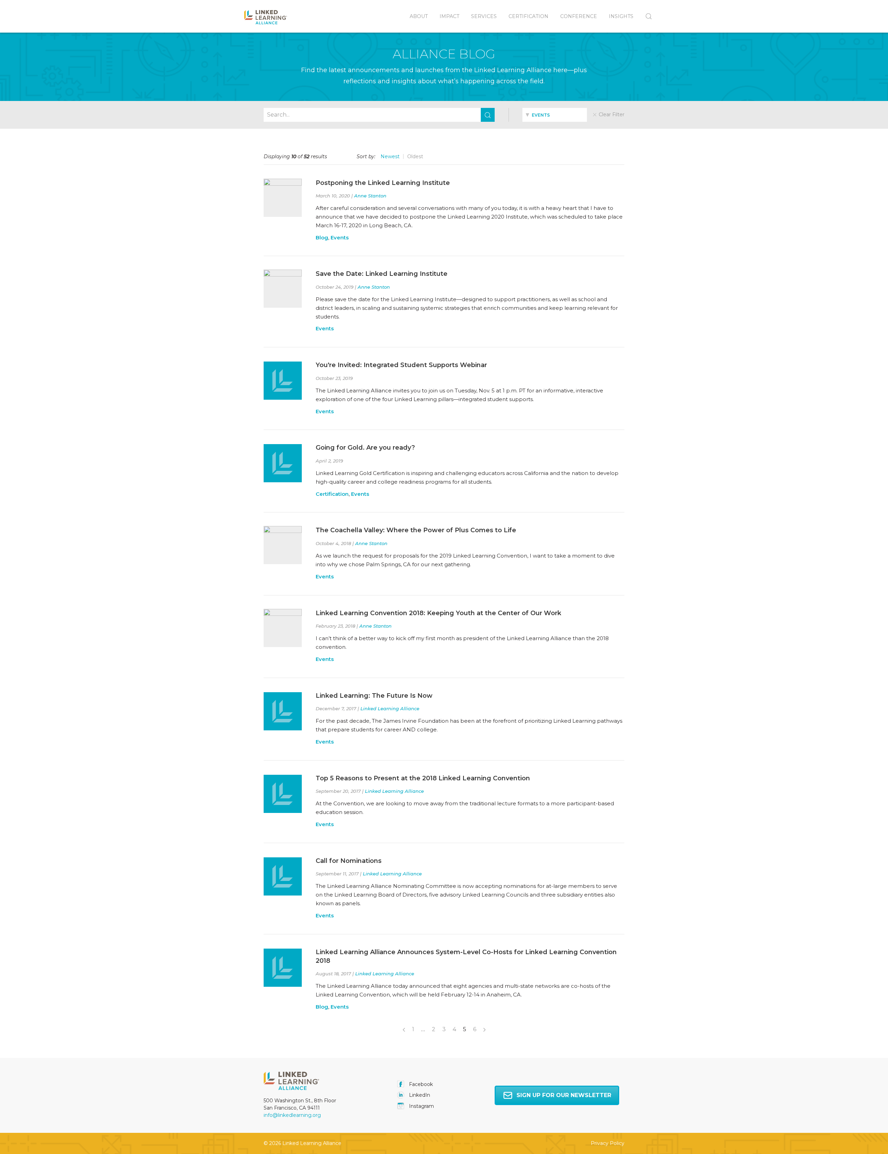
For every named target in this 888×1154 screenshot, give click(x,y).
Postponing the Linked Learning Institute (383, 183)
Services (484, 16)
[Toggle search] (645, 16)
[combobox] (554, 115)
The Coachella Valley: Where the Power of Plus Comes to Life (416, 530)
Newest (390, 156)
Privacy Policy (607, 1143)
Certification (528, 16)
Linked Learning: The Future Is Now (374, 695)
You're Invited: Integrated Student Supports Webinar (401, 365)
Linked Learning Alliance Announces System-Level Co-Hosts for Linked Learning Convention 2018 (466, 956)
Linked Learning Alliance (389, 708)
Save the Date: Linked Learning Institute (381, 274)
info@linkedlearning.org (292, 1115)
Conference (578, 16)
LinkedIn (419, 1095)
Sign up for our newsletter (563, 1095)
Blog (322, 237)
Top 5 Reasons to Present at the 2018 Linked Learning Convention (423, 778)
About (419, 16)
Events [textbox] (540, 115)
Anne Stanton (370, 195)
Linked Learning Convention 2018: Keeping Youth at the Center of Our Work (438, 613)
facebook (420, 1084)
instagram (421, 1106)
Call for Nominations (349, 861)
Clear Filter (610, 114)
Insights (621, 16)
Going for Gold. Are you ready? (365, 447)
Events (340, 237)
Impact (449, 16)
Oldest (415, 156)
